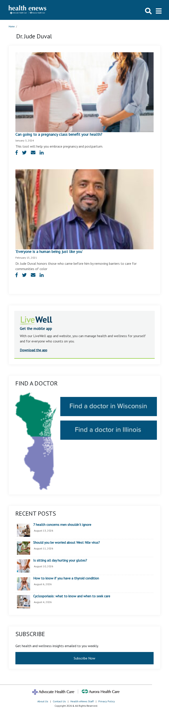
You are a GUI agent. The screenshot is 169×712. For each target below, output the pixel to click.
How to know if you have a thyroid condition (66, 578)
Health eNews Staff (82, 701)
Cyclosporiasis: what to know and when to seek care (71, 596)
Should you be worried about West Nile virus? (66, 543)
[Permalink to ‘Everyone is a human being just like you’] (84, 209)
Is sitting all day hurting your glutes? (60, 560)
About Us (42, 701)
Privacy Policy (106, 701)
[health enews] (28, 10)
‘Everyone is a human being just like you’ (49, 251)
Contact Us (59, 701)
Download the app (33, 350)
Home (12, 26)
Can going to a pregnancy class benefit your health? (58, 134)
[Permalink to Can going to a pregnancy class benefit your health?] (84, 92)
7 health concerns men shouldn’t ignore (62, 525)
